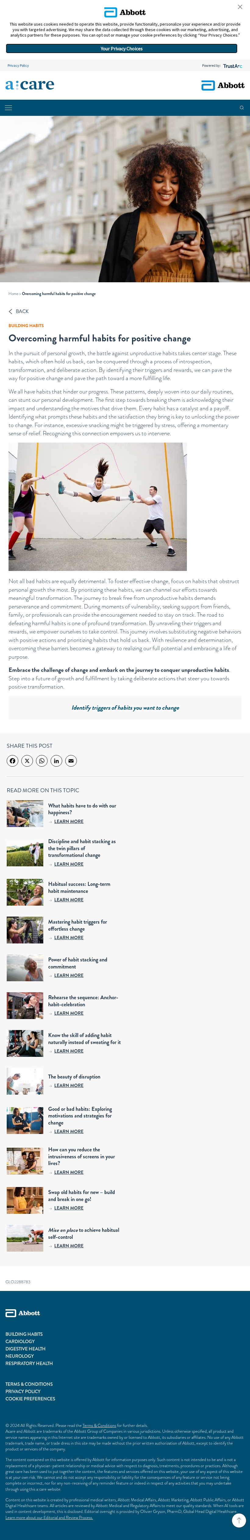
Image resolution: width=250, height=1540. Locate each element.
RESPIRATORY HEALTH (29, 1363)
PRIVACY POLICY (23, 1391)
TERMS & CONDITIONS (29, 1384)
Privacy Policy (18, 65)
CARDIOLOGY (20, 1341)
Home (13, 294)
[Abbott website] (223, 85)
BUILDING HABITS (24, 1334)
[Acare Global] (29, 86)
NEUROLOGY (19, 1356)
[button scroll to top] (239, 1520)
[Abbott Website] (125, 1320)
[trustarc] (232, 65)
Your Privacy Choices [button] (122, 48)
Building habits (26, 326)
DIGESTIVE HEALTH (25, 1349)
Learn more (69, 821)
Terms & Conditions (99, 1425)
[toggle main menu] (8, 107)
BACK (22, 311)
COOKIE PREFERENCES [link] (30, 1399)
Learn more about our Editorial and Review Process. (49, 1517)
